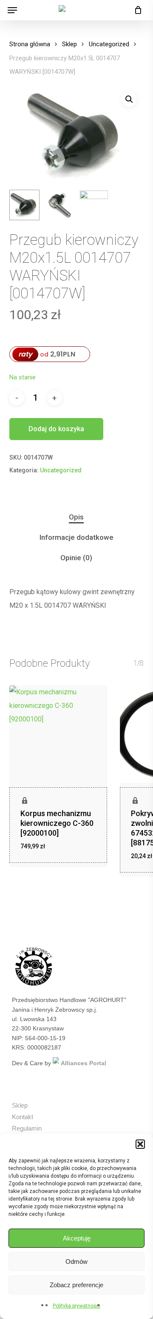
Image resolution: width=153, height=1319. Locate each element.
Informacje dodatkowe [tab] (76, 537)
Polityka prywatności (76, 1306)
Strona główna (29, 44)
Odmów (76, 1261)
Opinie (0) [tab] (76, 557)
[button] (140, 1144)
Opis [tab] (76, 517)
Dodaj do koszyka (56, 429)
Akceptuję (77, 1238)
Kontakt (22, 1116)
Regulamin (27, 1128)
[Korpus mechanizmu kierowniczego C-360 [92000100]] (58, 734)
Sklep (69, 44)
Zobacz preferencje (76, 1284)
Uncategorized (109, 44)
